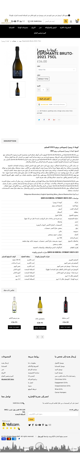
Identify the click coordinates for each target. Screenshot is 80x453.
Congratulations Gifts (62, 386)
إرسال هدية (4, 363)
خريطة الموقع (32, 389)
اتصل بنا (30, 382)
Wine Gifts (59, 389)
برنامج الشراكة (32, 379)
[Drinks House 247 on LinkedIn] (21, 21)
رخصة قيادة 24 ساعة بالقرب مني (65, 376)
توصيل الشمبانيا (60, 366)
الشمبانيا (11, 27)
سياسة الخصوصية (33, 373)
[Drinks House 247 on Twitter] (29, 425)
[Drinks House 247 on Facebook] (33, 425)
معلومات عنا (32, 363)
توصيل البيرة (59, 373)
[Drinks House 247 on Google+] (12, 21)
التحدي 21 (31, 376)
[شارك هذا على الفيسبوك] (44, 120)
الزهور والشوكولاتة (50, 27)
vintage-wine (61, 111)
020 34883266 (36, 21)
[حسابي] (71, 20)
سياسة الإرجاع (32, 369)
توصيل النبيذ (58, 369)
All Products (43, 111)
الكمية (38, 86)
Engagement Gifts (61, 382)
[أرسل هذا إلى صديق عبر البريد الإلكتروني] (59, 120)
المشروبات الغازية (65, 27)
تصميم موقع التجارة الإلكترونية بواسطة (55, 436)
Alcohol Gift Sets (7, 379)
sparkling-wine (52, 111)
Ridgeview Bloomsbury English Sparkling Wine (40, 194)
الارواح (34, 27)
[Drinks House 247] (6, 21)
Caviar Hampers (60, 392)
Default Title (43, 79)
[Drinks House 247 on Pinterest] (18, 21)
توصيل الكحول (59, 363)
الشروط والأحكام (33, 366)
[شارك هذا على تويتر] (39, 120)
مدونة (30, 386)
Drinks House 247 (13, 436)
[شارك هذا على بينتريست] (49, 120)
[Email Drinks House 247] (24, 21)
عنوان (38, 66)
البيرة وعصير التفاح (40, 33)
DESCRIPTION (10, 141)
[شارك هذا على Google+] (54, 120)
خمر (40, 27)
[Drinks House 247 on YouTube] (15, 21)
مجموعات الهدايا (23, 27)
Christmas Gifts (60, 379)
